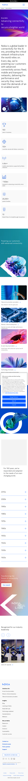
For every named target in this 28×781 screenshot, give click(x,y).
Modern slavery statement (19, 775)
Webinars (4, 716)
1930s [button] (3, 550)
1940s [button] (3, 543)
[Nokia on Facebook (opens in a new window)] (11, 759)
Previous (3, 635)
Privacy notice (12, 773)
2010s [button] (3, 492)
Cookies (5, 773)
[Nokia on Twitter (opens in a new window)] (9, 759)
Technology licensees (7, 370)
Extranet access (6, 744)
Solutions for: (6, 688)
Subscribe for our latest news (11, 755)
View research (6, 585)
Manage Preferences (14, 397)
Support (4, 749)
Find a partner (6, 746)
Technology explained (7, 711)
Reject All (14, 400)
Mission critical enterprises (9, 324)
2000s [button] (3, 499)
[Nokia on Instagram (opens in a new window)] (3, 759)
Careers (4, 726)
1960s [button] (3, 528)
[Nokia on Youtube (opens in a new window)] (6, 759)
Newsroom (5, 723)
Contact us (5, 741)
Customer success (7, 734)
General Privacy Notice (14, 392)
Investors (4, 728)
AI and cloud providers (8, 346)
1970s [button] (3, 521)
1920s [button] (3, 557)
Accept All (14, 404)
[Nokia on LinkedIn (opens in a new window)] (14, 759)
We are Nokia (6, 721)
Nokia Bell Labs (6, 708)
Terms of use (20, 773)
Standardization (6, 714)
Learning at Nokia (6, 706)
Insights (4, 700)
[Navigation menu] (24, 5)
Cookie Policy (7, 392)
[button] (14, 105)
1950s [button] (3, 536)
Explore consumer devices (9, 764)
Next (8, 635)
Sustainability (5, 731)
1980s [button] (3, 514)
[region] (14, 390)
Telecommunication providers (10, 302)
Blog (3, 703)
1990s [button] (3, 506)
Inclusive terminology (7, 775)
